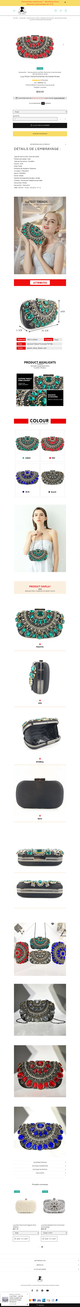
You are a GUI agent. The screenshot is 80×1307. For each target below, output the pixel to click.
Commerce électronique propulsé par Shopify (48, 1285)
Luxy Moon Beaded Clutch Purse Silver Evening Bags (53, 1226)
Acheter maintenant (40, 133)
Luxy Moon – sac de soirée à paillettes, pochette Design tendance (16, 1299)
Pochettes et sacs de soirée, (47, 18)
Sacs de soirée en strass (61, 18)
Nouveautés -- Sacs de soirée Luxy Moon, (30, 18)
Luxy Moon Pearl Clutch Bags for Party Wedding (24, 1226)
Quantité (16, 116)
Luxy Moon (22, 11)
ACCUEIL (15, 18)
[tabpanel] (26, 1217)
